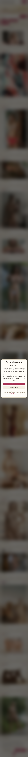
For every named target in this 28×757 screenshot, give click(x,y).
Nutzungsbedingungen (11, 395)
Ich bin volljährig (14, 384)
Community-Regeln (17, 393)
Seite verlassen (14, 387)
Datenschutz (19, 395)
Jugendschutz (9, 393)
